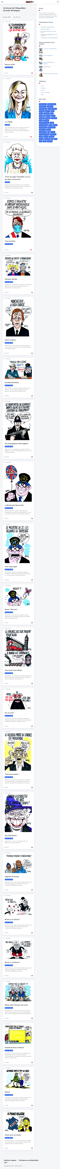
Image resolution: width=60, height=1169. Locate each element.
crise (52, 111)
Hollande (42, 118)
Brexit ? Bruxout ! (11, 609)
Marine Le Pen (51, 127)
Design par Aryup (18, 1166)
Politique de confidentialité (28, 1160)
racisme (53, 132)
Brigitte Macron (51, 104)
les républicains (43, 125)
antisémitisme (43, 104)
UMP (55, 139)
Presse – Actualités (45, 92)
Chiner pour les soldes (13, 1135)
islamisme (46, 120)
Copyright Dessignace (9, 1166)
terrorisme (47, 139)
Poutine (48, 129)
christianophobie (52, 109)
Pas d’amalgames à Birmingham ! (17, 444)
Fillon (41, 115)
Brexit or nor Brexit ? (12, 919)
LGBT (50, 125)
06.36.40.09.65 (49, 17)
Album (42, 86)
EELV (51, 113)
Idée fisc (48, 29)
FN (44, 115)
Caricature (7, 124)
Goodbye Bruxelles (12, 382)
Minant (7, 1092)
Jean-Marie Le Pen (44, 122)
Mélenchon (42, 129)
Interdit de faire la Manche (14, 1048)
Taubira (41, 139)
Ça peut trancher (50, 27)
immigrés (48, 118)
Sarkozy (46, 136)
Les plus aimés (6, 17)
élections (49, 141)
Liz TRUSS (8, 122)
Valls (44, 141)
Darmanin (46, 113)
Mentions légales (10, 1160)
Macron (55, 125)
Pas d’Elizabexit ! (11, 836)
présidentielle (43, 132)
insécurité (54, 118)
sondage (51, 136)
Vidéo (42, 94)
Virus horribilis (10, 241)
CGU (5, 1163)
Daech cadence (10, 340)
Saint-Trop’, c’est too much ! (48, 32)
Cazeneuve (50, 106)
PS (48, 132)
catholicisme (43, 106)
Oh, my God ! (9, 713)
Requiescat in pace (44, 134)
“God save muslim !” (12, 774)
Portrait (42, 90)
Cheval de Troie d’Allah (13, 670)
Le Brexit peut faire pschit (14, 505)
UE (52, 139)
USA (41, 141)
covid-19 (48, 111)
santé (41, 136)
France (48, 115)
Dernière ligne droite (53, 38)
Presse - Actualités (8, 67)
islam (41, 120)
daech (41, 113)
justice (51, 122)
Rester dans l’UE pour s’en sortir (16, 1005)
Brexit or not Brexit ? (12, 962)
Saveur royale (10, 64)
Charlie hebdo (43, 109)
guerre (53, 115)
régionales (53, 134)
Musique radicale (11, 279)
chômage (42, 111)
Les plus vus (17, 17)
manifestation (43, 127)
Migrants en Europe (12, 877)
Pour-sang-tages (11, 567)
